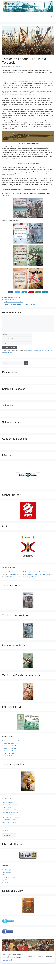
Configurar (49, 956)
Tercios (12, 299)
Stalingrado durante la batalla (11, 741)
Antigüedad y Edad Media (10, 870)
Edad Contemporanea (8, 875)
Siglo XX (4, 880)
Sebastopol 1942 (7, 756)
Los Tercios (17, 297)
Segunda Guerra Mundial (9, 877)
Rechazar (40, 956)
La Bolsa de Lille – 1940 (9, 822)
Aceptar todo (31, 956)
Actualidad (5, 882)
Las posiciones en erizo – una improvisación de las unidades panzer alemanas (30, 574)
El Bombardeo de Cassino (9, 819)
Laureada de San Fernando (10, 810)
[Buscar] (26, 363)
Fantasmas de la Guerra (9, 751)
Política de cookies (7, 960)
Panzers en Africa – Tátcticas (10, 817)
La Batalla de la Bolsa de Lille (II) (13, 302)
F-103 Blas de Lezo (8, 753)
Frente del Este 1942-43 (9, 746)
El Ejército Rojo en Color (9, 748)
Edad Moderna (8, 297)
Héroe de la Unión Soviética (10, 805)
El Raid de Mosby (7, 814)
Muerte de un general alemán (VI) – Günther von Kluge (20, 304)
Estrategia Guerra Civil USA (10, 812)
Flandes (6, 299)
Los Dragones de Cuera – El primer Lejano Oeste (21, 577)
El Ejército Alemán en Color (10, 743)
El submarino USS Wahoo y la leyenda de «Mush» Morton (31, 572)
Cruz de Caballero (7, 807)
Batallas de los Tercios (8, 802)
